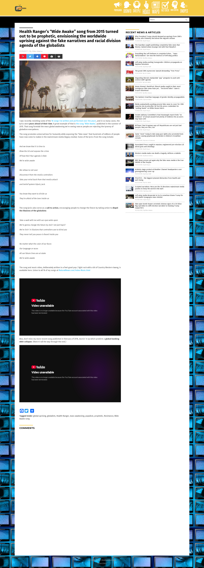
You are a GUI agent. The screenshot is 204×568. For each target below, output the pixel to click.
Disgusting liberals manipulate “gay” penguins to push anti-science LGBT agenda (157, 79)
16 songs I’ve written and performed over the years (73, 121)
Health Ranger (62, 416)
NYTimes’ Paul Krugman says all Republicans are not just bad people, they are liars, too (158, 126)
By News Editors (148, 156)
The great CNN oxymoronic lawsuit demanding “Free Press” (157, 71)
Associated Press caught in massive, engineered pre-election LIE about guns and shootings (159, 146)
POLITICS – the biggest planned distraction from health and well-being (157, 179)
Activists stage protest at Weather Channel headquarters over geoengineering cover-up (158, 170)
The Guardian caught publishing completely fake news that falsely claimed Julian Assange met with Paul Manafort (157, 46)
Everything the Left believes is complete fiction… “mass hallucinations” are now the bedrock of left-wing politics (156, 55)
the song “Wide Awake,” (86, 124)
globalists (51, 416)
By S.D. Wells (147, 73)
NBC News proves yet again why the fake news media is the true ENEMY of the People (159, 161)
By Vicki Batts (147, 82)
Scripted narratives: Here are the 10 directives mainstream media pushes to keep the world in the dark (159, 188)
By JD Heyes (146, 41)
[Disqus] (70, 460)
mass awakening (77, 416)
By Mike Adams (147, 58)
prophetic (98, 416)
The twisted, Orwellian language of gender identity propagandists (160, 97)
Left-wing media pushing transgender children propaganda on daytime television (158, 63)
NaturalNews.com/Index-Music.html (74, 270)
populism (89, 416)
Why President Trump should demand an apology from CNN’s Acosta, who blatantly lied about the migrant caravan (158, 37)
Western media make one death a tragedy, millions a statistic (158, 153)
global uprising (39, 416)
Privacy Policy (102, 563)
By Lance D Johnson (149, 140)
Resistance (108, 416)
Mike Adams (37, 51)
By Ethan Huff (147, 66)
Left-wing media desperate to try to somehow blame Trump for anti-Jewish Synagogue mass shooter (159, 196)
